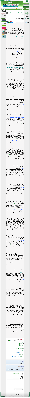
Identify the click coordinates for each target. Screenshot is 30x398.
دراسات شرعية (15, 9)
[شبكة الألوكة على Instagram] (8, 0)
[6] (16, 138)
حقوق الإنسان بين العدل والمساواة (20, 346)
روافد (8, 9)
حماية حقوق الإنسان (21, 345)
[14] (10, 244)
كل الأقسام (20, 9)
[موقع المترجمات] (2, 8)
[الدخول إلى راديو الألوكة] (25, 6)
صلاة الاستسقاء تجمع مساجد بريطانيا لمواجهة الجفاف (27, 12)
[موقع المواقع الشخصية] (11, 8)
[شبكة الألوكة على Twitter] (6, 0)
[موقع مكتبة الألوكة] (9, 8)
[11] (23, 330)
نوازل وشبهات (12, 9)
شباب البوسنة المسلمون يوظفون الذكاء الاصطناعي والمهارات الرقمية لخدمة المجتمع (26, 13)
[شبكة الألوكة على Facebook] (4, 0)
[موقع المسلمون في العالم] (13, 8)
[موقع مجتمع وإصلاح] (20, 8)
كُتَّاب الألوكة (27, 9)
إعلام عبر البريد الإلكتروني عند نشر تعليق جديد (16, 373)
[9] (19, 166)
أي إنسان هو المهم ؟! (21, 344)
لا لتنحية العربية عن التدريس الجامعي (19, 348)
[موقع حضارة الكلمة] (18, 8)
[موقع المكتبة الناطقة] (7, 8)
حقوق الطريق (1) (21, 352)
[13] (23, 332)
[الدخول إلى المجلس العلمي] (26, 7)
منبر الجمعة (10, 9)
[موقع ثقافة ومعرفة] (23, 8)
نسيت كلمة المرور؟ (4, 14)
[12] (14, 203)
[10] (11, 185)
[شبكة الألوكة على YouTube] (7, 0)
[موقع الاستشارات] (15, 8)
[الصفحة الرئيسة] (27, 8)
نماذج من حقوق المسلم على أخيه (20, 343)
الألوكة (11, 394)
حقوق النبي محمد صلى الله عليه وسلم (19, 356)
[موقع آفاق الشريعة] (25, 8)
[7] (9, 154)
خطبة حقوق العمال (21, 354)
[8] (18, 160)
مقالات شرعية (17, 9)
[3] (7, 87)
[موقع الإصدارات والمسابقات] (4, 8)
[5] (21, 123)
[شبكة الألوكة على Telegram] (9, 0)
